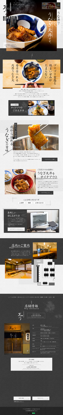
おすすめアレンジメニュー (16, 229)
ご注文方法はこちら (45, 192)
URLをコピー (40, 398)
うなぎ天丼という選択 (50, 159)
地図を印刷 (21, 398)
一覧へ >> (7, 46)
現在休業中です (14, 45)
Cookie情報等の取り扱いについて (31, 410)
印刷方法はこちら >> (19, 401)
